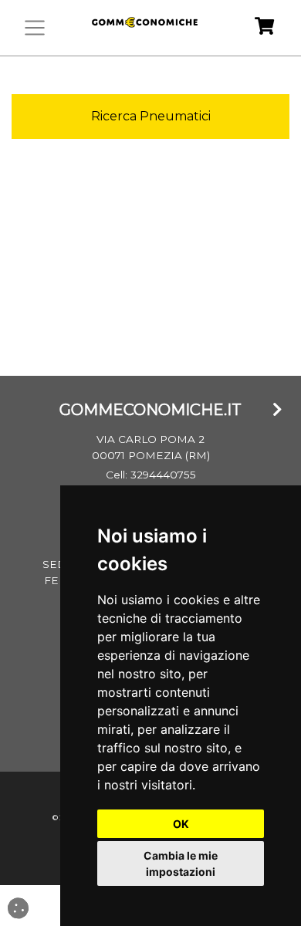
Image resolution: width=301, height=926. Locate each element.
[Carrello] (264, 28)
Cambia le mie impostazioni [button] (181, 863)
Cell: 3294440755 (151, 474)
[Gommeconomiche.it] (142, 27)
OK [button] (181, 823)
